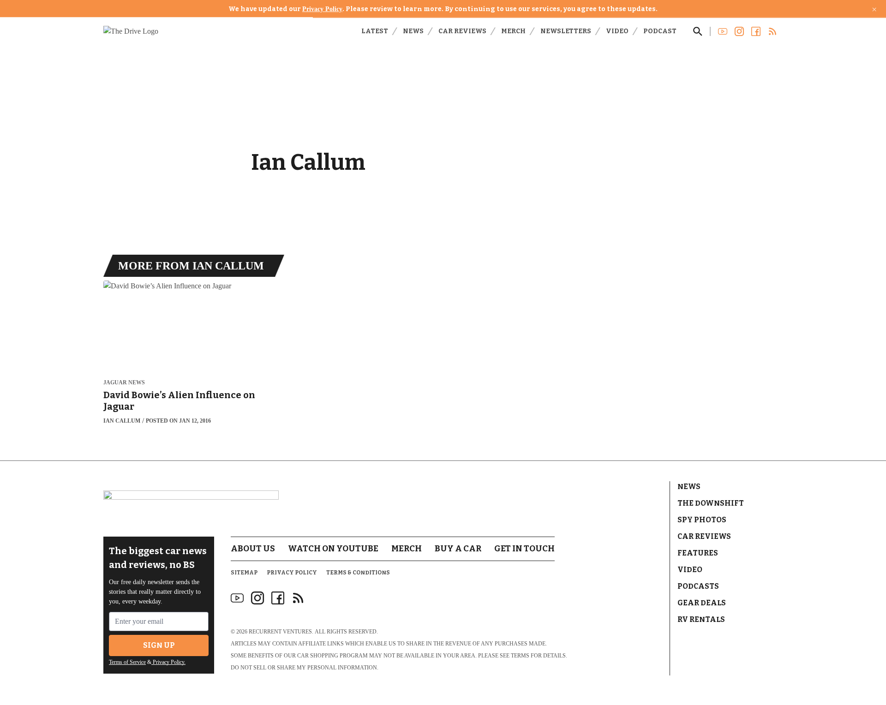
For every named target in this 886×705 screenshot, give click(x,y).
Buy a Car (458, 549)
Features (697, 553)
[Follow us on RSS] (772, 31)
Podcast (659, 31)
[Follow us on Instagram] (739, 31)
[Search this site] (697, 31)
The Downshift (710, 503)
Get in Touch (524, 549)
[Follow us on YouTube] (722, 31)
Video (617, 31)
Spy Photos (701, 519)
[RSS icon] (298, 597)
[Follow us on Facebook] (755, 31)
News (413, 31)
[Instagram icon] (257, 597)
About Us (253, 549)
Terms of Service (127, 662)
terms (520, 655)
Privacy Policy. (168, 662)
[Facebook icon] (277, 597)
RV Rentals (701, 619)
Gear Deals (701, 602)
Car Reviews (462, 31)
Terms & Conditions (358, 572)
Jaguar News (124, 383)
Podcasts (698, 586)
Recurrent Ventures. (281, 631)
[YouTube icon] (237, 597)
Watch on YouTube (333, 549)
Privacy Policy (322, 9)
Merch (513, 31)
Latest (374, 31)
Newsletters (565, 31)
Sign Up (159, 645)
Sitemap (244, 572)
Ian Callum (121, 421)
